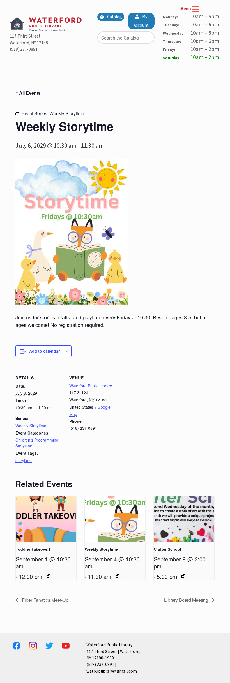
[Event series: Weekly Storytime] (117, 576)
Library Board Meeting (186, 600)
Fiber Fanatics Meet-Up (44, 600)
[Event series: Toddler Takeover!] (48, 576)
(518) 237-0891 (24, 49)
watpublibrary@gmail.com (111, 671)
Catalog (114, 17)
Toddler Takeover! (33, 549)
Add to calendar (44, 351)
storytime (23, 460)
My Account (141, 21)
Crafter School (167, 549)
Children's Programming (36, 440)
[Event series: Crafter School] (183, 576)
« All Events (28, 93)
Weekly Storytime (30, 425)
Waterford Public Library (90, 386)
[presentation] (46, 519)
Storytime (23, 446)
